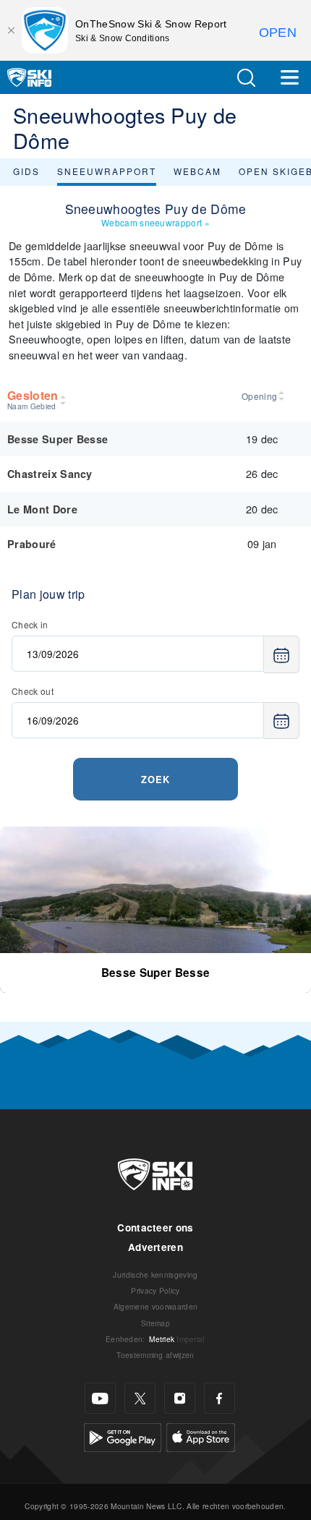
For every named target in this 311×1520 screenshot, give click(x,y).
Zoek (155, 779)
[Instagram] (179, 1398)
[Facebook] (219, 1398)
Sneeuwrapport (106, 171)
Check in (30, 624)
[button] (246, 78)
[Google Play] (122, 1435)
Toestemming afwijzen (155, 1354)
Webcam (197, 171)
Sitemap (155, 1323)
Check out (33, 691)
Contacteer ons (155, 1227)
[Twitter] (140, 1398)
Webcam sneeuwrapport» (155, 222)
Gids (26, 171)
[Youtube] (100, 1398)
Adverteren (155, 1247)
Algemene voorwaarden (155, 1306)
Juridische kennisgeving (155, 1274)
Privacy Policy (155, 1290)
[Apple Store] (200, 1435)
